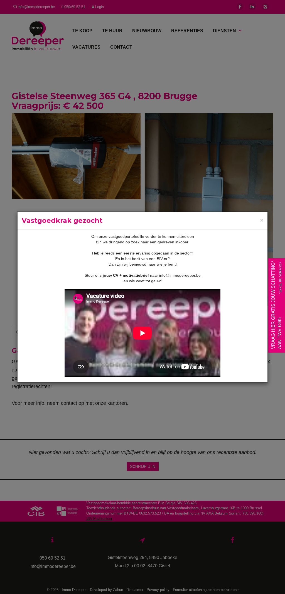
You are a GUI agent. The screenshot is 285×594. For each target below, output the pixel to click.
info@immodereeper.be (180, 275)
